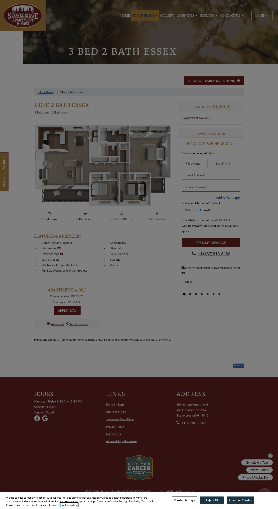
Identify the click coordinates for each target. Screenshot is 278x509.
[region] (139, 500)
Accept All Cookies (240, 500)
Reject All (212, 500)
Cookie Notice (69, 505)
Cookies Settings (184, 500)
